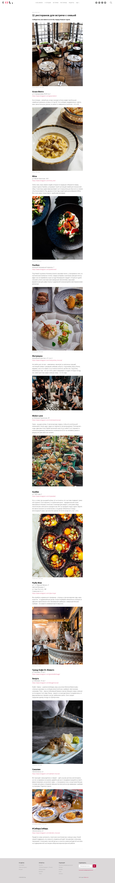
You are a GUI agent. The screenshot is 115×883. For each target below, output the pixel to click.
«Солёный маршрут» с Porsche (46, 867)
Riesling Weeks (42, 869)
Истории (55, 2)
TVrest (40, 873)
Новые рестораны (23, 867)
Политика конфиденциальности (66, 865)
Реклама (61, 867)
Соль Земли (39, 2)
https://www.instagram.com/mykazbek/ (44, 496)
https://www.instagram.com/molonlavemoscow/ (46, 420)
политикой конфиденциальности (86, 870)
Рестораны (63, 2)
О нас (60, 871)
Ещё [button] (77, 2)
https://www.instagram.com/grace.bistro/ (44, 96)
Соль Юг (41, 865)
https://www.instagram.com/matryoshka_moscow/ (47, 360)
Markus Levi (86, 877)
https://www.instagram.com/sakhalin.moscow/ (46, 774)
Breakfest (41, 871)
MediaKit (60, 869)
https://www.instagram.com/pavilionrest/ (44, 269)
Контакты (61, 873)
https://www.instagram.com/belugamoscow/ (45, 683)
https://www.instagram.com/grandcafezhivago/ (46, 674)
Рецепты (71, 2)
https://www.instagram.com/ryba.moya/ (44, 593)
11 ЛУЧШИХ (48, 2)
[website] (96, 3)
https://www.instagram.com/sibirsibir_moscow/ (46, 833)
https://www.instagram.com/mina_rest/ (44, 181)
